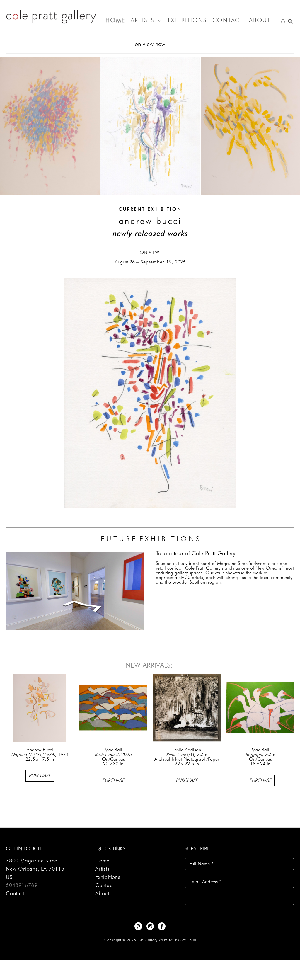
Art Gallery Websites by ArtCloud (167, 940)
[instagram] (150, 926)
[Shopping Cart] (283, 21)
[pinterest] (138, 926)
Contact (15, 893)
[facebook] (162, 926)
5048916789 (22, 885)
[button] (146, 20)
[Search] (290, 21)
